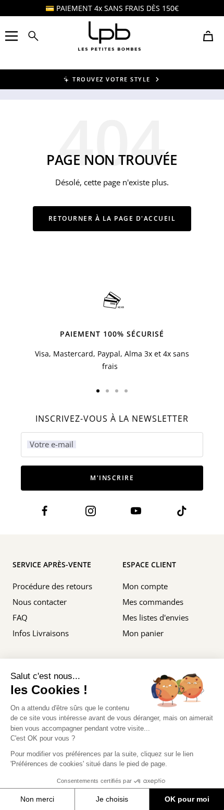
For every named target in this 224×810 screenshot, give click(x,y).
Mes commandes (152, 601)
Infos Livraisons (41, 633)
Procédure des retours (52, 586)
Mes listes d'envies (155, 617)
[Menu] (11, 36)
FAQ (20, 617)
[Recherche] (33, 36)
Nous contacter (40, 601)
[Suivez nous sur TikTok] (181, 511)
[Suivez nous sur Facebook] (45, 511)
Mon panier (143, 633)
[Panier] (208, 36)
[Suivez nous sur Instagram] (90, 511)
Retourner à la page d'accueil (112, 218)
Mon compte (145, 586)
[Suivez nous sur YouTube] (136, 511)
